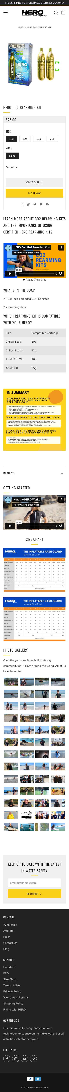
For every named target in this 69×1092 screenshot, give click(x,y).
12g (25, 138)
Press (6, 937)
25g (52, 138)
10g (11, 138)
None (12, 155)
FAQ (6, 973)
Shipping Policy (13, 1003)
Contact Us (10, 943)
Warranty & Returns (16, 997)
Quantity (11, 167)
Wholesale (10, 924)
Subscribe (33, 894)
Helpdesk (9, 967)
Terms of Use (11, 985)
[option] (34, 64)
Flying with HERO (14, 1009)
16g (38, 138)
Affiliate (8, 930)
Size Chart (9, 979)
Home (20, 27)
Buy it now (34, 193)
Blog (6, 949)
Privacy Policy (12, 991)
